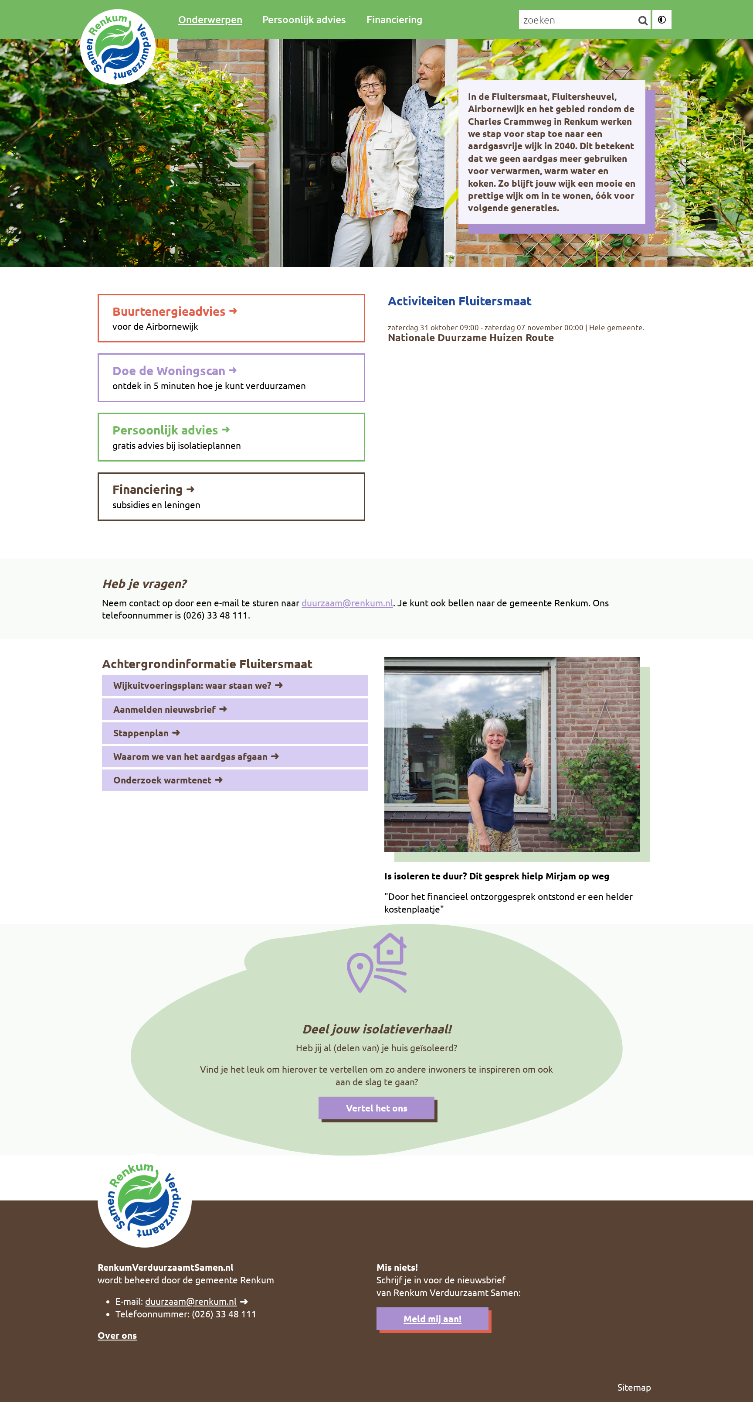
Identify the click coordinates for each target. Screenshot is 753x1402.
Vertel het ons (376, 1108)
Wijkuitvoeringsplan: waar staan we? (192, 685)
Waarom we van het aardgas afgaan (190, 756)
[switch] (662, 19)
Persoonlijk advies (304, 19)
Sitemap (634, 1386)
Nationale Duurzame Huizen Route (471, 337)
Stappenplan (141, 733)
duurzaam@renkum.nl (347, 602)
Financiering (394, 19)
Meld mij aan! (432, 1318)
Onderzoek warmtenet (162, 780)
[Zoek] (643, 20)
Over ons (117, 1335)
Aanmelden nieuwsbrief (164, 709)
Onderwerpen (210, 19)
